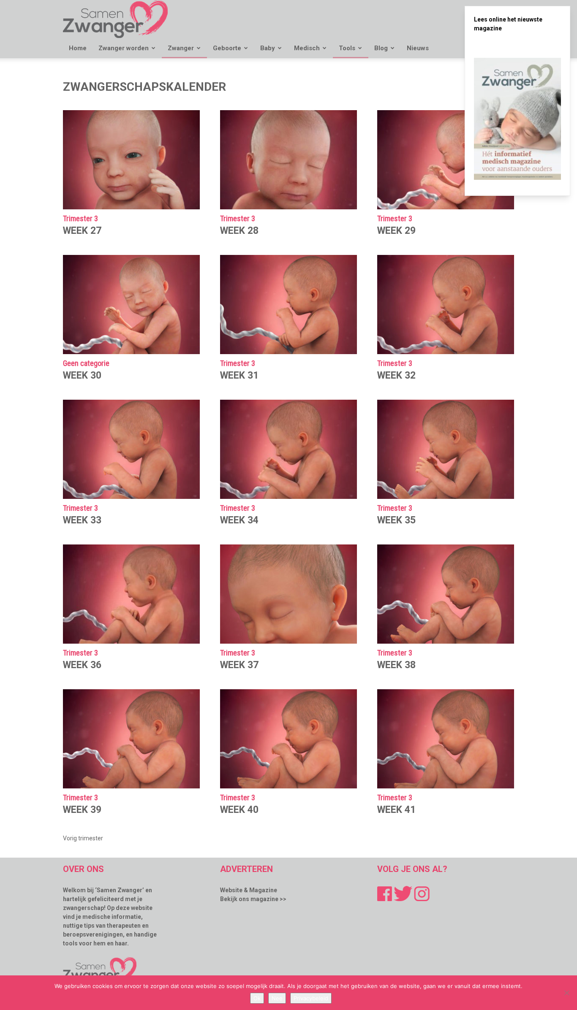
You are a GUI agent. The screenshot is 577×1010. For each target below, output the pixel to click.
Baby (267, 48)
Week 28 (239, 230)
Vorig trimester (83, 838)
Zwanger (181, 48)
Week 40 (239, 809)
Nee (277, 998)
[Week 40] (288, 738)
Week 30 (82, 375)
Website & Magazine (248, 890)
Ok (257, 998)
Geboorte (227, 48)
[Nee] (566, 992)
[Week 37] (288, 594)
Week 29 (396, 230)
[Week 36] (131, 594)
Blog (381, 48)
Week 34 (239, 520)
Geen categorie (86, 364)
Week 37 (239, 665)
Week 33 (82, 520)
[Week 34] (288, 449)
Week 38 (396, 665)
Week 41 (396, 809)
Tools (347, 48)
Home (78, 48)
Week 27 (82, 230)
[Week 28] (288, 159)
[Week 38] (445, 594)
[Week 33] (131, 449)
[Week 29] (445, 159)
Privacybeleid (311, 998)
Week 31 (239, 375)
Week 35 (396, 520)
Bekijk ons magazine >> (253, 899)
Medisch (307, 48)
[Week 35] (445, 449)
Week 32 (396, 375)
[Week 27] (131, 159)
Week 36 (82, 665)
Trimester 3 (80, 219)
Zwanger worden (123, 48)
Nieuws (418, 48)
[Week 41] (445, 738)
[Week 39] (131, 738)
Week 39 (82, 809)
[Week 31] (288, 304)
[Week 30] (131, 304)
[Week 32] (445, 304)
